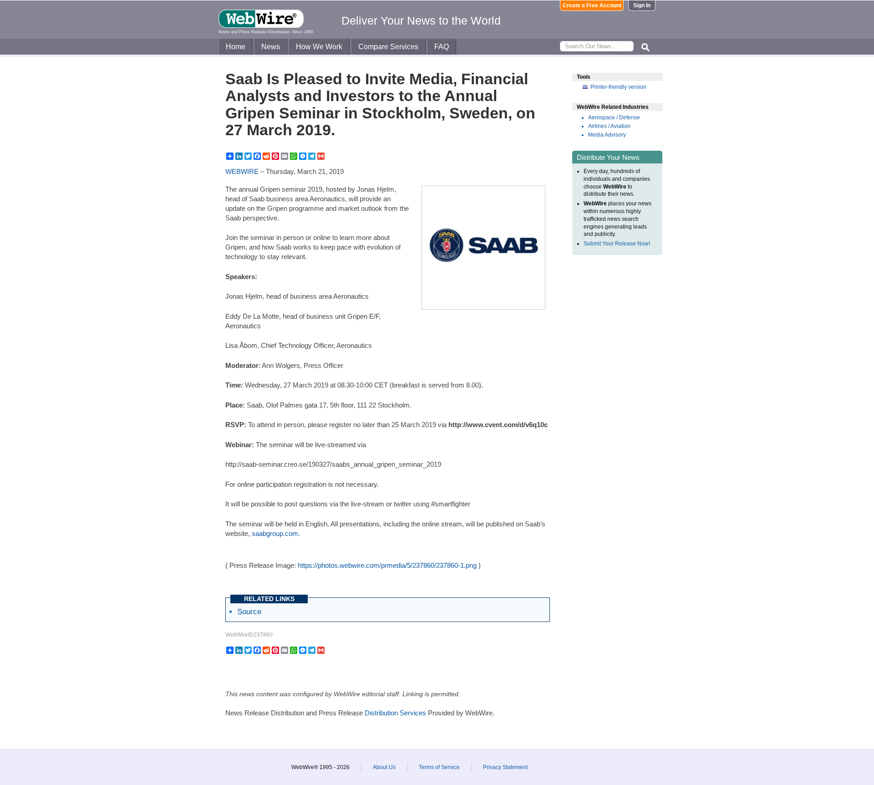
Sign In (641, 5)
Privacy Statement (505, 767)
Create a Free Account (592, 5)
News (270, 47)
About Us (384, 767)
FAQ (441, 47)
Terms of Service (439, 767)
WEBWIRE (242, 171)
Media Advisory (607, 135)
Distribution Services (395, 713)
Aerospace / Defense (614, 117)
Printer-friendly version (618, 87)
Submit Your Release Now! (617, 243)
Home (235, 47)
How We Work (319, 47)
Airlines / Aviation (609, 126)
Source (249, 611)
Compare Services (388, 47)
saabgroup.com (275, 533)
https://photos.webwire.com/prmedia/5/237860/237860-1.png (387, 565)
